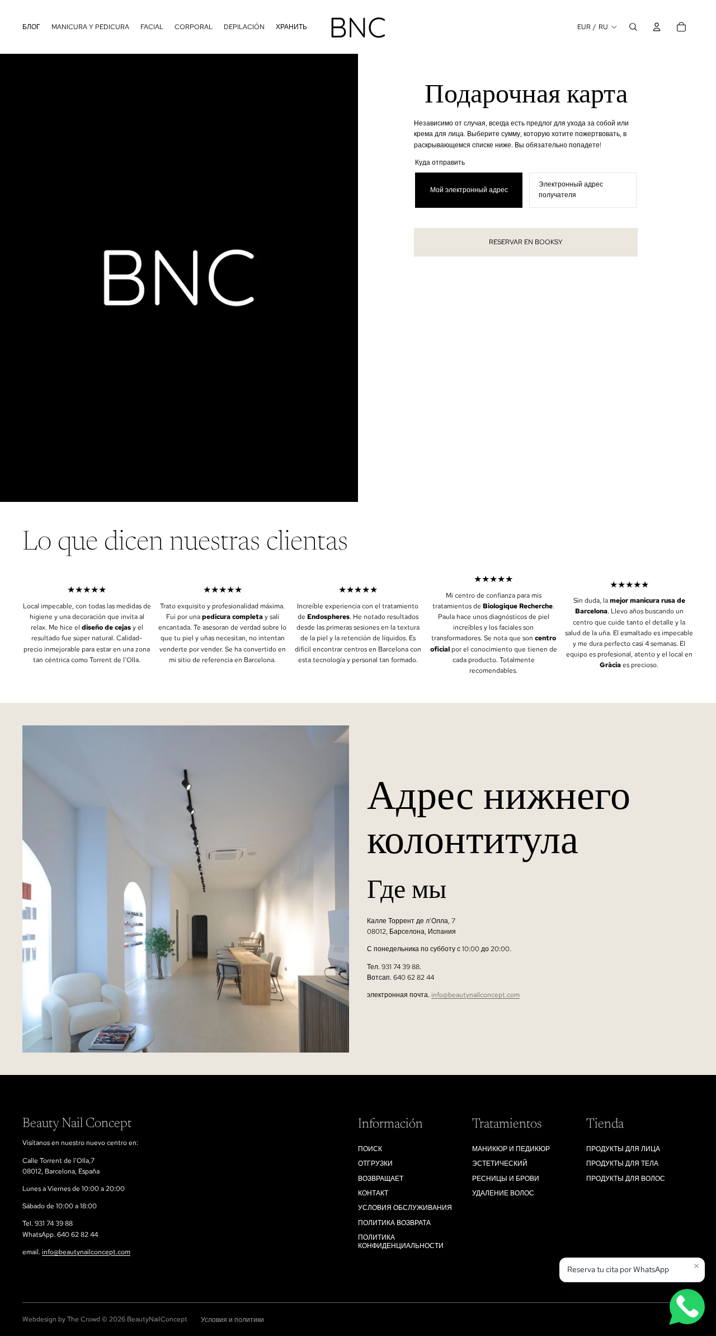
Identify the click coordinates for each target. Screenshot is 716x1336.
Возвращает (380, 1178)
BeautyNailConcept (157, 1319)
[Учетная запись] (656, 27)
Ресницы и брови (505, 1178)
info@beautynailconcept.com (475, 994)
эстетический (499, 1163)
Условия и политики (232, 1319)
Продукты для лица (623, 1148)
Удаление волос (503, 1193)
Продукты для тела (622, 1163)
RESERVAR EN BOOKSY (526, 242)
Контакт (373, 1193)
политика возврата (394, 1222)
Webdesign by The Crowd (61, 1319)
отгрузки (375, 1163)
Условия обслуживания (405, 1207)
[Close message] (696, 1266)
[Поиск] (633, 27)
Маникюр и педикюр (511, 1148)
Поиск (370, 1148)
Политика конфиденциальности (401, 1241)
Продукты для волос (625, 1178)
